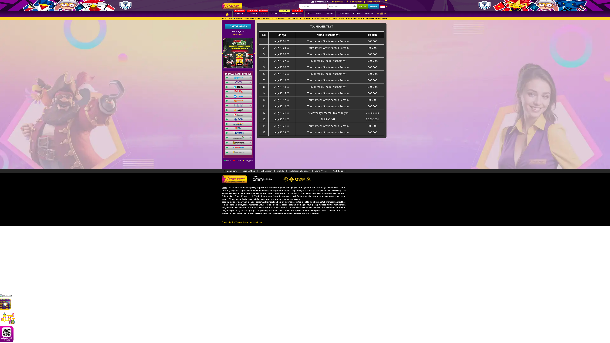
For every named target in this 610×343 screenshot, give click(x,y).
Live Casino (297, 12)
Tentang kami (230, 171)
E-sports (252, 12)
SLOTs (262, 12)
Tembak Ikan (343, 13)
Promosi (369, 13)
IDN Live (274, 13)
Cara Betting (249, 171)
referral (357, 13)
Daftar (373, 6)
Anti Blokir (338, 171)
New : (225, 18)
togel (309, 13)
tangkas (329, 13)
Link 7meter (266, 171)
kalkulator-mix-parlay (299, 171)
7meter (224, 188)
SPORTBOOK (240, 12)
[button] (383, 6)
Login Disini (238, 34)
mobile (280, 171)
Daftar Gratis (238, 26)
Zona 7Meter (321, 171)
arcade (284, 12)
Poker (319, 13)
